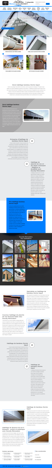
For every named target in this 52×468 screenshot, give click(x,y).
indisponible (20, 2)
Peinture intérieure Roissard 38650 (17, 459)
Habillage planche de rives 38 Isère (4, 9)
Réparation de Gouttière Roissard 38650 (29, 453)
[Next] (49, 54)
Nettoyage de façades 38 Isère (29, 9)
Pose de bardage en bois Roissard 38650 (7, 453)
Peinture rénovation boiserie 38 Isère (38, 8)
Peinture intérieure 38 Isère (20, 9)
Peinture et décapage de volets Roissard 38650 (8, 459)
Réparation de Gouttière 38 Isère (47, 9)
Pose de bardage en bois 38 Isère (43, 9)
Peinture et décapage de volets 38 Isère (34, 9)
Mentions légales (18, 466)
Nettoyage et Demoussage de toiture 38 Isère (9, 9)
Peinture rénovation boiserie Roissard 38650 (7, 456)
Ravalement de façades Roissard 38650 (18, 456)
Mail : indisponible (24, 3)
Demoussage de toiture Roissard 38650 (28, 456)
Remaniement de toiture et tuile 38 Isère (15, 9)
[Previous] (3, 54)
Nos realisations (8, 28)
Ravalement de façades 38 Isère (24, 9)
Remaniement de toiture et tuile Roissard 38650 (29, 459)
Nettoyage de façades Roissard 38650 (17, 453)
